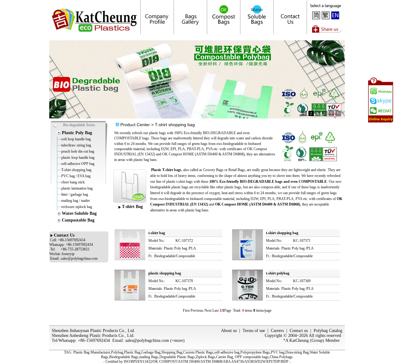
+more (177, 340)
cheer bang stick (73, 182)
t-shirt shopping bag (282, 233)
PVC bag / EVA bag (75, 176)
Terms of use (254, 330)
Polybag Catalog (328, 330)
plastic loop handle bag (77, 157)
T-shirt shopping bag (76, 170)
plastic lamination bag (77, 188)
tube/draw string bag (76, 145)
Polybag (117, 352)
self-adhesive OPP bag (77, 164)
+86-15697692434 (94, 340)
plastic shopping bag (164, 273)
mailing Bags (149, 357)
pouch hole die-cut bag (77, 151)
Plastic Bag (132, 352)
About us (229, 330)
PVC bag (277, 352)
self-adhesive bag (226, 352)
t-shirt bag (156, 233)
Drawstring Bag (297, 352)
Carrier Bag (224, 357)
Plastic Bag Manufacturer (91, 352)
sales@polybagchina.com (147, 340)
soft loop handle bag (76, 139)
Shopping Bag (171, 352)
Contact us (299, 330)
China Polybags (281, 357)
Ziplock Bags (205, 357)
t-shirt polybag (277, 273)
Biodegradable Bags (124, 357)
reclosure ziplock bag (76, 207)
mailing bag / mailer (75, 200)
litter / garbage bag (74, 194)
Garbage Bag (150, 352)
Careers (277, 330)
